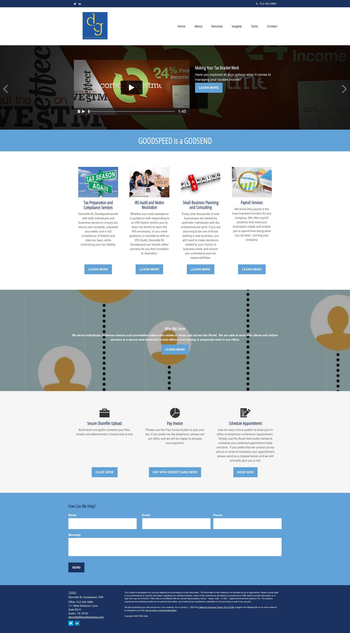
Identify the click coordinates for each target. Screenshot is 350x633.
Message (74, 535)
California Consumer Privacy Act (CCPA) (216, 607)
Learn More (209, 87)
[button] (198, 26)
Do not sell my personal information (161, 610)
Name (72, 515)
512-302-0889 (268, 3)
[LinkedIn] (80, 3)
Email (146, 515)
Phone (217, 515)
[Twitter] (75, 3)
